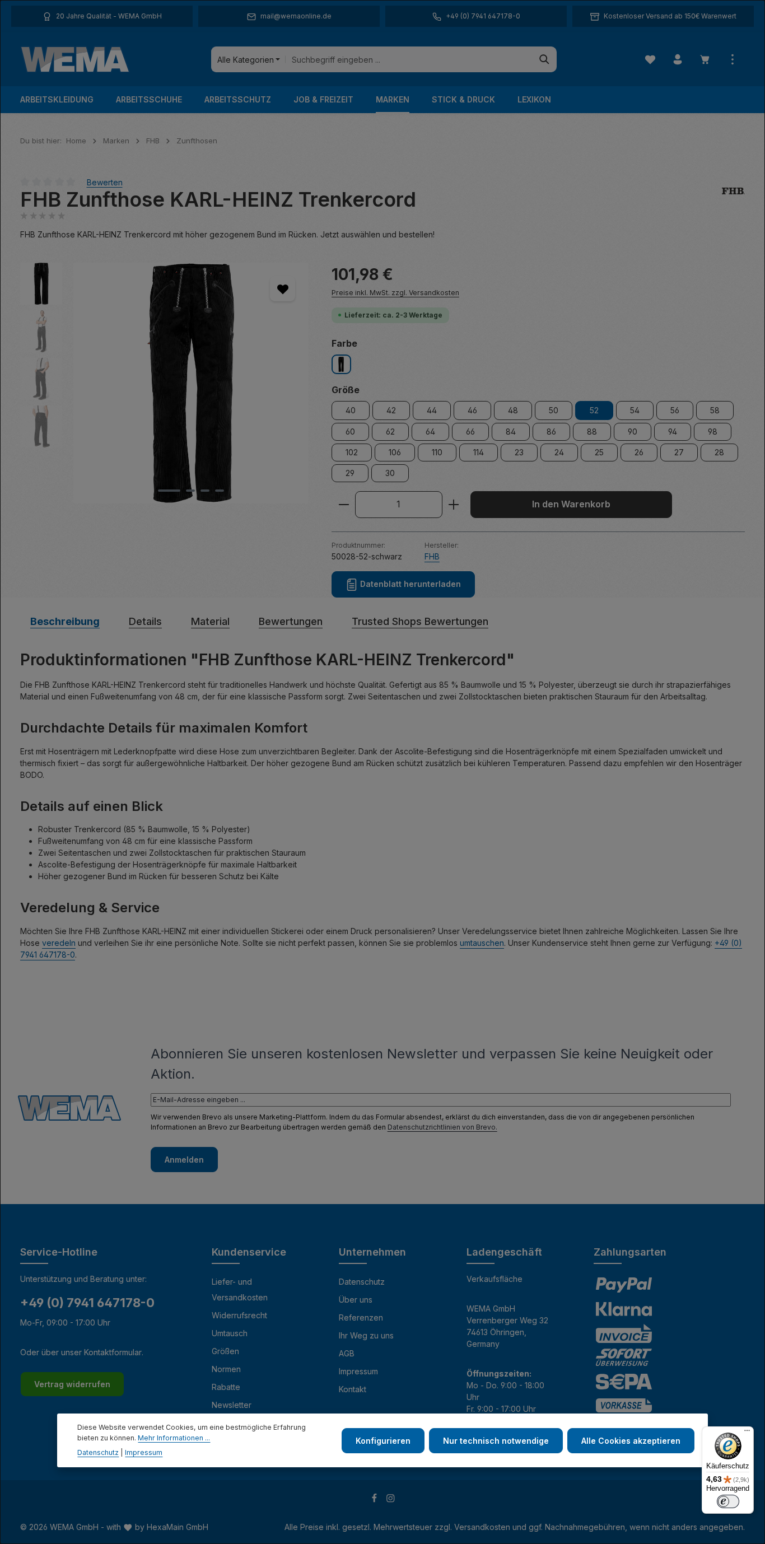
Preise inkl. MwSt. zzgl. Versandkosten (395, 292)
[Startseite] (75, 59)
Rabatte (226, 1387)
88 (592, 431)
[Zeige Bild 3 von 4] (204, 490)
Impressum (358, 1371)
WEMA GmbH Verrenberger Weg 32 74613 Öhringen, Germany (507, 1326)
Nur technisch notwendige (496, 1440)
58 (715, 410)
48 (513, 410)
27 (679, 452)
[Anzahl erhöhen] (454, 504)
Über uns (355, 1299)
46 (472, 410)
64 (430, 431)
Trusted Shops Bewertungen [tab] (420, 621)
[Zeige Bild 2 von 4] (190, 490)
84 (511, 431)
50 (553, 410)
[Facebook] (375, 1500)
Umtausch (230, 1333)
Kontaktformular (113, 1352)
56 (674, 410)
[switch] (728, 1501)
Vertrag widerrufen (72, 1384)
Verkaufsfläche (495, 1279)
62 (390, 431)
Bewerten (105, 181)
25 (599, 452)
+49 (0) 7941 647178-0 (87, 1302)
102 (352, 452)
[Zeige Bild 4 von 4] (219, 490)
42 (391, 410)
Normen (226, 1369)
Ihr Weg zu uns (366, 1335)
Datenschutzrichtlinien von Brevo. (442, 1127)
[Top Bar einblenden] (732, 59)
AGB (346, 1353)
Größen (225, 1351)
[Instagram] (390, 1500)
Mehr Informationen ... (174, 1437)
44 (432, 410)
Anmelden (184, 1159)
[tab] (65, 621)
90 (632, 431)
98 (712, 431)
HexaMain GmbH (177, 1527)
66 (470, 431)
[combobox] (409, 59)
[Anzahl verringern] (344, 504)
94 (672, 431)
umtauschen (482, 943)
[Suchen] (545, 59)
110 (437, 452)
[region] (164, 383)
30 (390, 473)
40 (351, 410)
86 (551, 431)
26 (639, 452)
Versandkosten (482, 1527)
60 (350, 431)
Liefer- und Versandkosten (240, 1289)
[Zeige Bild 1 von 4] (169, 490)
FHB (432, 556)
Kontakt (352, 1389)
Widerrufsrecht (239, 1315)
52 (594, 410)
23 (519, 452)
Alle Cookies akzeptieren (630, 1440)
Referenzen (361, 1317)
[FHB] (733, 200)
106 (395, 452)
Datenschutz (362, 1281)
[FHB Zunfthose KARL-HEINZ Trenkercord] (190, 383)
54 (635, 410)
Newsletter (231, 1405)
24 (559, 452)
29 (350, 473)
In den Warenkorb (571, 504)
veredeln (59, 943)
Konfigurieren (383, 1440)
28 (719, 452)
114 (478, 452)
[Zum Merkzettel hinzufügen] (282, 288)
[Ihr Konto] (677, 59)
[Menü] (747, 1433)
